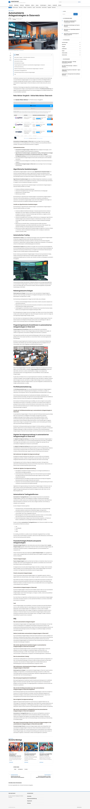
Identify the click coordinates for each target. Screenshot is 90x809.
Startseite (11, 5)
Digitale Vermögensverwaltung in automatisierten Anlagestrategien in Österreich (28, 68)
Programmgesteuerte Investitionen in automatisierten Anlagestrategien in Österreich (29, 64)
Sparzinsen (21, 7)
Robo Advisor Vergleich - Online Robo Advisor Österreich (24, 57)
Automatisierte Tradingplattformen (20, 70)
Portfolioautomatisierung (18, 66)
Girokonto (22, 5)
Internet (59, 5)
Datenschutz (79, 807)
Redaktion (14, 19)
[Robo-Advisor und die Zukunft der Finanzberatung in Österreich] (16, 746)
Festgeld (24, 7)
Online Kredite (38, 7)
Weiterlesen (11, 762)
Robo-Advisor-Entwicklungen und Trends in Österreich (30, 754)
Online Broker (44, 7)
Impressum (29, 800)
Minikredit (54, 7)
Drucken (26, 769)
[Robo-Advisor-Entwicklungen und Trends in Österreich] (31, 746)
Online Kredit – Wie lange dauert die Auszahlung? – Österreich (71, 74)
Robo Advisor (11, 10)
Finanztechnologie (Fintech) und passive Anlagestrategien (24, 72)
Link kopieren (20, 769)
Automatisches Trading (18, 61)
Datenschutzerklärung (32, 798)
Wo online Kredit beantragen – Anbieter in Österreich (69, 66)
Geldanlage (16, 5)
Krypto (37, 5)
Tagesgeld (49, 7)
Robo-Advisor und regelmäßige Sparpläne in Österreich (46, 754)
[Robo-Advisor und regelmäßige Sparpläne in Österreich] (46, 746)
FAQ (15, 74)
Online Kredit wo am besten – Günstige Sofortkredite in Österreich (69, 62)
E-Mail (15, 769)
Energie (49, 5)
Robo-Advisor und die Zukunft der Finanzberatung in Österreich (15, 755)
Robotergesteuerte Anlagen (19, 63)
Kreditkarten (27, 5)
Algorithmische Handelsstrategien (20, 59)
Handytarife (55, 5)
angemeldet (15, 785)
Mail (10, 55)
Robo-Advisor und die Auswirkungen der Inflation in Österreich (71, 34)
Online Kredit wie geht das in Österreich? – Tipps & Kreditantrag (71, 70)
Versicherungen (43, 5)
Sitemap (29, 803)
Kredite (32, 5)
